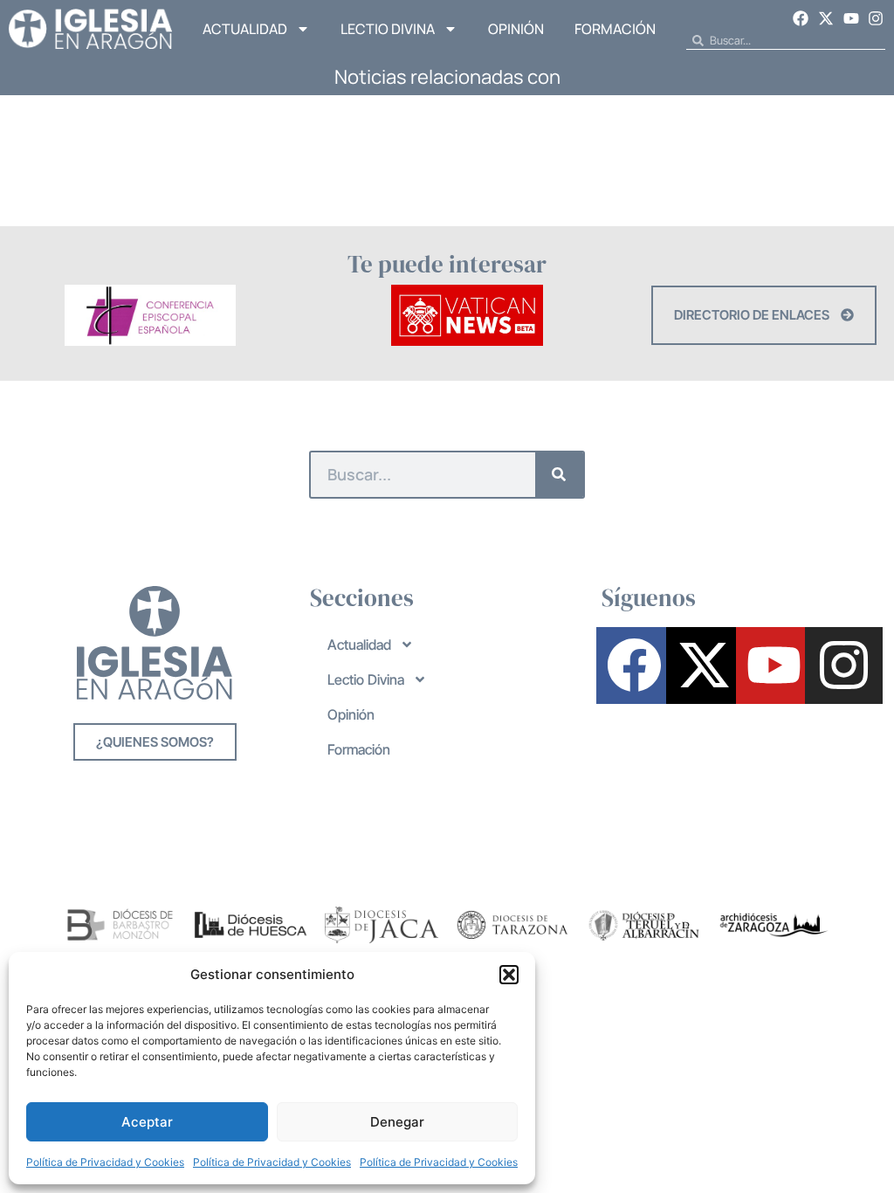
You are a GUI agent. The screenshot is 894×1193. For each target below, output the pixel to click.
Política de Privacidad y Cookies (105, 1162)
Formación (615, 28)
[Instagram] (875, 18)
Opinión (516, 28)
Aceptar (147, 1122)
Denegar (397, 1122)
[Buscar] (559, 474)
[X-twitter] (826, 18)
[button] (509, 974)
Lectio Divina (387, 28)
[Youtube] (851, 18)
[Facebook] (801, 18)
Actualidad (245, 28)
